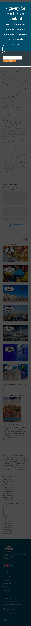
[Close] (29, 3)
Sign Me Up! (9, 61)
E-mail (5, 55)
